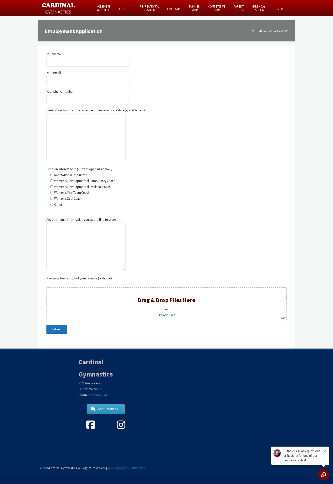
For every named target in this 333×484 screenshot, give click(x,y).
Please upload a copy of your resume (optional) (79, 278)
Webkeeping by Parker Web (126, 468)
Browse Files (166, 315)
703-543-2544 (98, 395)
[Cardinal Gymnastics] (58, 8)
